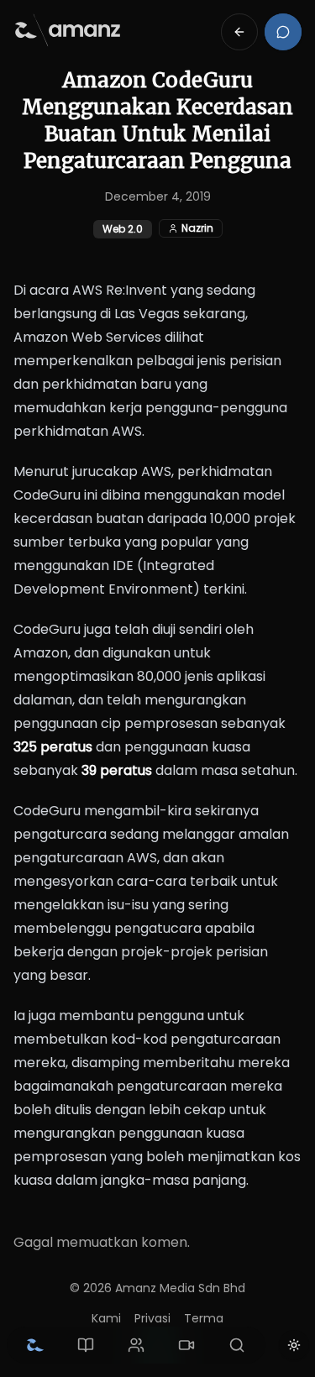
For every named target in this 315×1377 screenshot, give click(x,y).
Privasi (152, 1318)
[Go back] (239, 31)
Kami (106, 1318)
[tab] (35, 1345)
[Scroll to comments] (283, 31)
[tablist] (136, 1345)
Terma (203, 1318)
